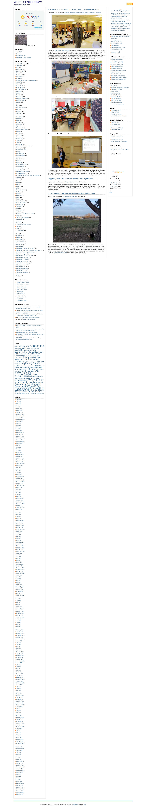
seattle (26, 376)
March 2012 (19, 715)
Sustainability (19, 219)
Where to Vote (20, 291)
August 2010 (19, 750)
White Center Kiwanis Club (22, 263)
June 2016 (18, 622)
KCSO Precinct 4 (115, 138)
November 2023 (20, 459)
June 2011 (18, 732)
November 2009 (20, 767)
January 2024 (19, 456)
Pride (17, 188)
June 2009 (18, 776)
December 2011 (20, 721)
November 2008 (20, 788)
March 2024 (19, 452)
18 (112, 186)
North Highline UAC (21, 173)
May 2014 (18, 668)
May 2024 (18, 448)
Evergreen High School (22, 98)
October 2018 (19, 571)
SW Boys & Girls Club (116, 49)
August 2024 (19, 443)
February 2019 (20, 564)
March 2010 (19, 759)
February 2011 (19, 739)
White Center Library (21, 265)
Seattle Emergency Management (119, 141)
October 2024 (19, 439)
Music (17, 160)
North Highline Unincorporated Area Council (26, 374)
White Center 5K (20, 246)
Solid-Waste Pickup (116, 110)
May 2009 (18, 778)
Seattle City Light (20, 200)
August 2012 (19, 706)
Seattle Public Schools (21, 202)
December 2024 (20, 436)
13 (115, 184)
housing (18, 137)
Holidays (18, 133)
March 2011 (19, 737)
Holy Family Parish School (62, 50)
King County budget (29, 362)
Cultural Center (20, 85)
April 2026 (18, 406)
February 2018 (20, 586)
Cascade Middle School (117, 62)
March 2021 (19, 518)
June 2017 (18, 600)
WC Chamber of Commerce (23, 284)
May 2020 (18, 536)
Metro (17, 157)
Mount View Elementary (117, 66)
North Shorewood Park (116, 129)
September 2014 (20, 661)
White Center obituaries (22, 268)
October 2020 (19, 527)
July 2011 (18, 730)
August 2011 (19, 728)
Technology (19, 222)
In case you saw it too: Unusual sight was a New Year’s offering (71, 193)
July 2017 (18, 598)
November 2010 (20, 745)
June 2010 (18, 754)
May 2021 (18, 514)
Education (18, 93)
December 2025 (20, 414)
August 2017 (19, 597)
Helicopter (18, 122)
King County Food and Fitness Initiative (120, 149)
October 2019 (19, 549)
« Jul (110, 192)
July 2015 (18, 642)
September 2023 (20, 463)
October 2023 (19, 461)
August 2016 (19, 619)
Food (17, 105)
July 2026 (18, 401)
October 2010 (19, 747)
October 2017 (19, 593)
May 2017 (18, 602)
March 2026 (19, 408)
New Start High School (21, 168)
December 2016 (20, 611)
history (18, 131)
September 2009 (20, 770)
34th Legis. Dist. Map (116, 89)
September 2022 (20, 485)
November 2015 (20, 635)
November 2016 (20, 613)
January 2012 (19, 719)
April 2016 (18, 626)
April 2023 (18, 472)
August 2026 (19, 399)
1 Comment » (97, 12)
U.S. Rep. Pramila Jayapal (117, 104)
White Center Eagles (21, 254)
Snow (17, 208)
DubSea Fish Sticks (21, 89)
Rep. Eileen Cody (115, 93)
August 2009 (19, 772)
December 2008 (20, 787)
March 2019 (19, 562)
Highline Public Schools (28, 358)
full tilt (20, 354)
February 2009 (20, 783)
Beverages (19, 69)
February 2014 (20, 673)
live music (32, 366)
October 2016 (19, 615)
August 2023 (19, 465)
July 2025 (18, 423)
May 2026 (18, 405)
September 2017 (20, 595)
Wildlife (18, 274)
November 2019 (20, 547)
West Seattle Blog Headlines (119, 11)
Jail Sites (18, 140)
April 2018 (18, 582)
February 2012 (20, 717)
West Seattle (19, 239)
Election (18, 94)
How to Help (19, 138)
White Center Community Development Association (28, 250)
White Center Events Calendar (23, 57)
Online (17, 179)
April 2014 (18, 670)
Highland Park (19, 126)
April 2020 (18, 538)
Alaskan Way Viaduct (21, 63)
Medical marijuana (20, 155)
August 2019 (19, 553)
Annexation (19, 65)
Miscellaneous (19, 158)
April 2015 (18, 648)
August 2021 (19, 509)
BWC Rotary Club (115, 52)
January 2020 (19, 544)
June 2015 (18, 644)
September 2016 (20, 617)
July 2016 (18, 620)
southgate (18, 211)
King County (19, 144)
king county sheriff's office (28, 364)
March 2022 (19, 496)
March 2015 (19, 650)
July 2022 (18, 489)
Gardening (18, 111)
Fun (17, 109)
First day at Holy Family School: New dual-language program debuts (73, 9)
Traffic (17, 228)
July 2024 (18, 445)
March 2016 (19, 628)
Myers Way (19, 162)
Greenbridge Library (21, 300)
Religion (18, 193)
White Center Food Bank (22, 257)
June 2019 (18, 556)
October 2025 (19, 417)
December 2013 (20, 677)
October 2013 (19, 681)
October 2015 (19, 637)
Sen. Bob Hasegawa (116, 98)
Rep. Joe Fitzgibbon (116, 94)
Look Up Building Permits (23, 282)
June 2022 (18, 491)
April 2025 (18, 428)
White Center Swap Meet (22, 272)
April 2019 (18, 560)
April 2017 (18, 604)
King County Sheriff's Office (23, 146)
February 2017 (20, 608)
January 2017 (19, 609)
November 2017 (20, 591)
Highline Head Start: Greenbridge (119, 77)
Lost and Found (20, 153)
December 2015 (20, 633)
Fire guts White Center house (29, 319)
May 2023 (18, 470)
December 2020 (20, 523)
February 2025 (20, 432)
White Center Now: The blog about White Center (28, 3)
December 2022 (20, 480)
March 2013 (19, 693)
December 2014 (20, 655)
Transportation (19, 230)
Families (18, 102)
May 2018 (18, 580)
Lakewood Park (20, 148)
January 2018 (19, 587)
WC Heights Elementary (117, 61)
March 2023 (19, 474)
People (18, 182)
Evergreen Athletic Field (117, 127)
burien (24, 348)
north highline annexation (33, 368)
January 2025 (19, 434)
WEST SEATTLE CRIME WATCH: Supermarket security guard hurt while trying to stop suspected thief (120, 28)
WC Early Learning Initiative (118, 75)
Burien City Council (31, 348)
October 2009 (19, 768)
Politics (18, 186)
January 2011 (19, 741)
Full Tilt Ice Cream (20, 107)
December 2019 (20, 545)
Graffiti (18, 115)
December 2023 (20, 458)
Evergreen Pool (20, 100)
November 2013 (20, 679)
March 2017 (19, 606)
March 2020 (19, 540)
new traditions (19, 169)
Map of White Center (21, 55)
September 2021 (20, 507)
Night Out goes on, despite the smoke (30, 317)
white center (22, 382)
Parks (17, 180)
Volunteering (19, 235)
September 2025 (20, 419)
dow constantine (31, 350)
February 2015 (20, 651)
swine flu (18, 221)
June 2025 (18, 425)
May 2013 (18, 690)
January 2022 (19, 500)
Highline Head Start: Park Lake (118, 79)
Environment (19, 96)
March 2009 (19, 781)
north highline (19, 367)
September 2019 (20, 551)
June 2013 (18, 688)
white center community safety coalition (25, 252)
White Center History (22, 297)
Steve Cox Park (115, 122)
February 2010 (20, 761)
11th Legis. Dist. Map (116, 96)
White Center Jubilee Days (22, 261)
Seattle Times (19, 204)
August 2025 (19, 421)
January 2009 (19, 785)
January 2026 (19, 412)
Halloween (18, 118)
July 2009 (18, 774)
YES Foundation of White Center (36, 393)
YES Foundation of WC (116, 43)
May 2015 (18, 646)
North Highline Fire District (22, 171)
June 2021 (18, 513)
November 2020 (20, 525)
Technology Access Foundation (23, 224)
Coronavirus (19, 82)
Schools (18, 199)
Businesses (19, 74)
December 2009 (20, 765)
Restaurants (19, 195)
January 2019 (19, 565)
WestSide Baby (20, 241)
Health (17, 120)
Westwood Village (20, 243)
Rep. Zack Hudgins (116, 100)
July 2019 (18, 555)
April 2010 (18, 757)
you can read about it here (60, 252)
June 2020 (18, 534)
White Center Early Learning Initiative (25, 255)
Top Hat (18, 226)
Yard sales (18, 275)
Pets (17, 184)
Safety (17, 197)
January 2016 (19, 631)
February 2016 (20, 630)
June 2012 (18, 710)
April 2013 (18, 692)
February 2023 (20, 476)
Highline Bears (19, 127)
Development (19, 87)
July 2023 (18, 467)
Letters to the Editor (21, 149)
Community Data (21, 293)
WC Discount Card (21, 286)
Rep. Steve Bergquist (116, 102)
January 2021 (19, 522)
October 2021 (19, 505)
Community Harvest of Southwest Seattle (26, 80)
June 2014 (18, 666)
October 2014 (19, 659)
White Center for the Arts (22, 259)
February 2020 (20, 542)
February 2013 (20, 695)
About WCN (19, 51)
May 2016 (18, 624)
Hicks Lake (19, 124)
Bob (85, 804)
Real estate (19, 191)
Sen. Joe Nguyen (115, 91)
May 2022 (18, 492)
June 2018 (18, 578)
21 (116, 186)
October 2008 (19, 790)
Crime (17, 83)
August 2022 (19, 487)
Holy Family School (28, 360)
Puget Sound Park (20, 190)
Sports (18, 215)
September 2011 (20, 726)
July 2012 (18, 708)
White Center (19, 244)
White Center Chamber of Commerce (25, 248)
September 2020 (20, 529)
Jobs (17, 142)
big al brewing (18, 348)
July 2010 (18, 752)
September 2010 (20, 748)
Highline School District (21, 129)
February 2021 (20, 520)
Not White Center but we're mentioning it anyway (28, 175)
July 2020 (18, 533)
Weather (18, 237)
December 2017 (20, 589)
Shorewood (19, 206)
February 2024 (20, 454)
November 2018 (20, 569)
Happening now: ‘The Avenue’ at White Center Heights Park (70, 179)
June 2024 (18, 447)
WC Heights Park (115, 124)
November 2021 (20, 503)
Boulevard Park (20, 71)
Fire (17, 104)
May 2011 (18, 734)
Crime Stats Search (21, 295)
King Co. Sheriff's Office (117, 136)
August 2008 (19, 794)
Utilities (18, 232)
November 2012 (20, 701)
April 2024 (18, 450)
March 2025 (19, 430)
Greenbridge (19, 116)
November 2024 (20, 438)
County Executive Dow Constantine (120, 87)
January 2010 (19, 763)
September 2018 (20, 573)
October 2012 (19, 703)
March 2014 (19, 672)
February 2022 (20, 498)
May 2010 (18, 756)
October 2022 (19, 483)
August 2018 (19, 575)
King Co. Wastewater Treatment (119, 115)
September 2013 (20, 682)
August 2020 (19, 531)
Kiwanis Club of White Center (118, 47)
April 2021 (18, 516)
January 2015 (19, 653)
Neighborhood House (21, 164)
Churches (18, 78)
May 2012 (18, 712)
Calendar (18, 53)
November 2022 (20, 481)
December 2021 (20, 502)
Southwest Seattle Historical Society (25, 213)
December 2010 (20, 743)
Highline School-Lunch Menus (118, 70)
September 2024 (20, 441)
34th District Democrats (22, 346)
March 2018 (19, 584)
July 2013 (18, 686)
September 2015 (20, 639)
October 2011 (19, 725)
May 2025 (18, 427)
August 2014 (19, 662)
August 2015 (19, 640)
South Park (19, 210)
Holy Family (19, 135)
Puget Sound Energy (116, 114)
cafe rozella (19, 76)
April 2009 (18, 779)
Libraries (18, 151)
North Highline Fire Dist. (117, 139)
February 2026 (20, 410)
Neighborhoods (20, 166)
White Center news (21, 266)
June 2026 (18, 403)
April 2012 (18, 714)
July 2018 (18, 576)
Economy (18, 91)
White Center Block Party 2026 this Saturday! (27, 332)
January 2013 (19, 697)
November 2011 (20, 723)
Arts (17, 67)
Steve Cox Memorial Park (22, 217)
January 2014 (19, 675)
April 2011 (18, 736)
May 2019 (18, 558)
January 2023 (19, 478)
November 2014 (20, 657)
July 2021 (18, 511)
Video (17, 233)
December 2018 (20, 567)
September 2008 (20, 792)
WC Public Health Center (117, 148)
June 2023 (18, 469)
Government (19, 113)
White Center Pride (20, 270)
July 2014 (18, 664)
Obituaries (18, 177)
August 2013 (19, 684)
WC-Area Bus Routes (22, 287)
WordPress (75, 804)
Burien (17, 73)
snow (26, 378)
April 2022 (18, 494)
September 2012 (20, 704)
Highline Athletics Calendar (117, 72)
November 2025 (20, 416)
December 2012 (20, 699)
